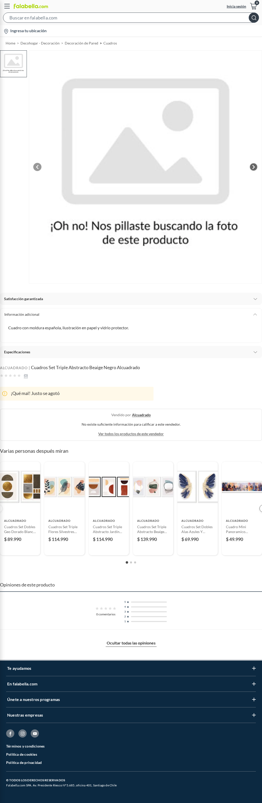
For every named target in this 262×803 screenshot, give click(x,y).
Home (10, 43)
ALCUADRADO (14, 368)
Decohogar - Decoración (40, 43)
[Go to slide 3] (135, 562)
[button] (131, 19)
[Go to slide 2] (131, 562)
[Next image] (253, 167)
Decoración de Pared (81, 43)
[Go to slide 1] (127, 562)
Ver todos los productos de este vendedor (131, 434)
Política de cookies (21, 754)
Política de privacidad (24, 762)
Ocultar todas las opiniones (131, 642)
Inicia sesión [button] (236, 6)
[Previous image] (37, 167)
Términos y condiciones (25, 746)
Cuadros (110, 43)
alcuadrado (141, 415)
